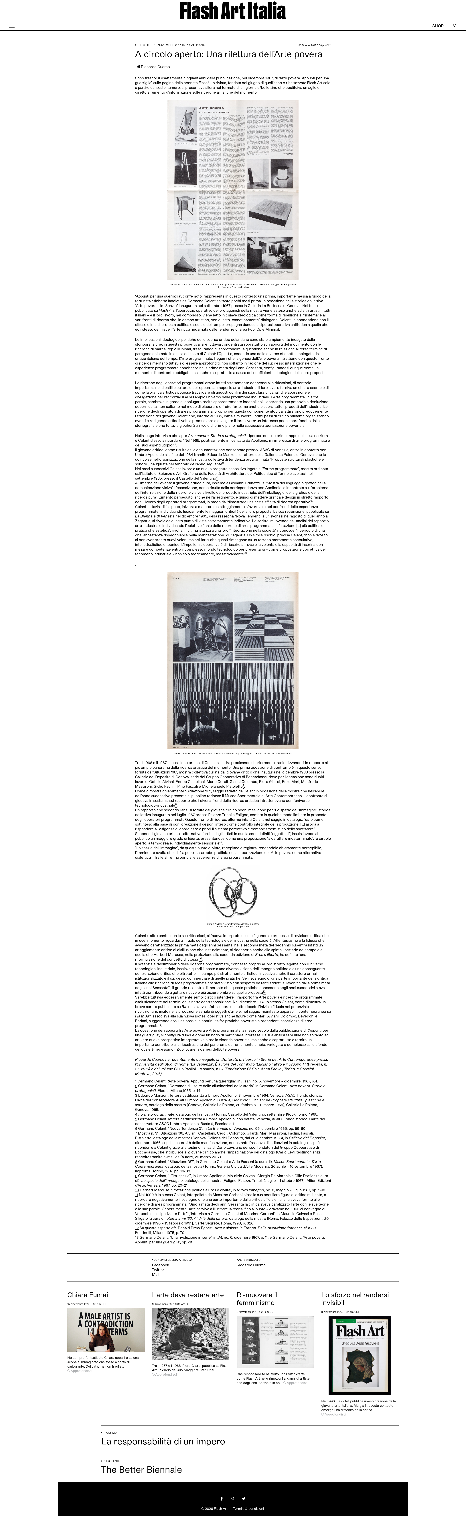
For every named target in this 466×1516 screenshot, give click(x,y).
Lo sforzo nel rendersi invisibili (355, 1298)
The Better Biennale (141, 1469)
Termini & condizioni (248, 1509)
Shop (438, 25)
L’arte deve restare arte (188, 1294)
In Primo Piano (193, 45)
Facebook (160, 1265)
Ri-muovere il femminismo (257, 1298)
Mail (155, 1274)
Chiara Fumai (87, 1294)
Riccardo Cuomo (155, 66)
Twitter (158, 1269)
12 (137, 1228)
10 (137, 1190)
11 (136, 1194)
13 (137, 1237)
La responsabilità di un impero (163, 1441)
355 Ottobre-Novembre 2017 (159, 45)
